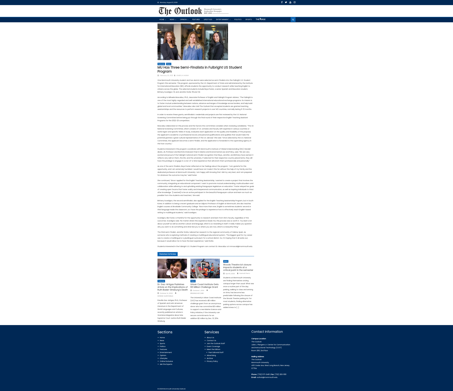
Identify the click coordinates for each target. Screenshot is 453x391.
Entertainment (222, 19)
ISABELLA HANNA (182, 75)
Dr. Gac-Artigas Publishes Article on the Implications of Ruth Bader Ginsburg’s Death (172, 287)
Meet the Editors (213, 349)
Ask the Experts (166, 364)
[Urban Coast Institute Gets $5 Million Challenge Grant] (205, 268)
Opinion (183, 19)
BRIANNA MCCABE (197, 293)
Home (161, 19)
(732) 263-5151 (280, 374)
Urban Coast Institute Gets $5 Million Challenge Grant (204, 286)
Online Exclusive (166, 361)
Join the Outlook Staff (216, 343)
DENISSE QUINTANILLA (165, 296)
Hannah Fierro (244, 273)
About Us (210, 337)
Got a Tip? (260, 20)
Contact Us (211, 340)
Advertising (211, 355)
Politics (237, 19)
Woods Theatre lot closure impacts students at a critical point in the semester (238, 267)
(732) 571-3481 (263, 374)
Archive (210, 358)
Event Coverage (213, 346)
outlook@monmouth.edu (267, 377)
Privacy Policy (212, 361)
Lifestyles (208, 19)
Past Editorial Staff (216, 352)
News (172, 19)
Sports (248, 19)
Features (196, 19)
